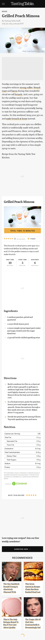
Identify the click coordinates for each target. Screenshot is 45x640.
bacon (14, 90)
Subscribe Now (21, 549)
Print (33, 239)
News (4, 11)
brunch (18, 94)
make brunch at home (16, 118)
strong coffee (26, 87)
